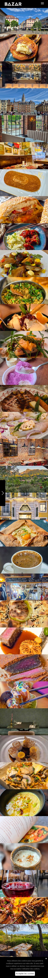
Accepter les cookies (25, 974)
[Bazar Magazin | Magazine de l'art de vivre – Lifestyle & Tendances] (13, 4)
